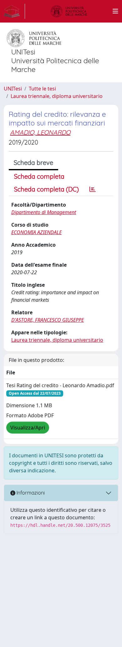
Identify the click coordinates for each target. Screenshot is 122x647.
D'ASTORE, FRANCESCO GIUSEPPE (47, 319)
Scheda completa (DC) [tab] (46, 189)
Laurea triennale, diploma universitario (57, 96)
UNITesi (13, 88)
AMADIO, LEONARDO (40, 132)
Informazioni (30, 493)
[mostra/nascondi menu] (115, 11)
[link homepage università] (68, 11)
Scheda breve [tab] (33, 163)
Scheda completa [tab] (39, 176)
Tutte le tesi (42, 88)
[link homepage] (14, 11)
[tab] (92, 189)
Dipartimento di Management (43, 212)
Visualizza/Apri (27, 427)
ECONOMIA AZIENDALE (36, 232)
